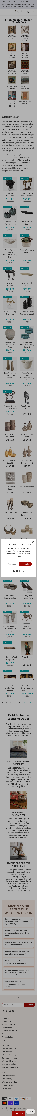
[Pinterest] (23, 571)
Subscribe (25, 564)
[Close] (33, 542)
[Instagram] (20, 571)
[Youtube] (17, 571)
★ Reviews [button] (18, 1114)
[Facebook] (14, 571)
